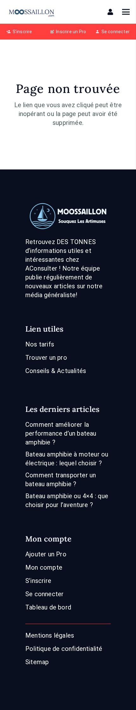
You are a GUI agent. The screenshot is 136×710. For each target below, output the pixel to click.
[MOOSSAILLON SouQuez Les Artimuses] (31, 11)
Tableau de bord (48, 607)
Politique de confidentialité (63, 648)
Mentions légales (49, 635)
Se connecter (44, 594)
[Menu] (126, 12)
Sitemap (37, 662)
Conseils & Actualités (55, 371)
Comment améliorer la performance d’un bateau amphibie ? (60, 433)
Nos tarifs (39, 344)
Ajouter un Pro (45, 554)
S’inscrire (38, 581)
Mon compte (43, 567)
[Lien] (112, 12)
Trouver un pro (46, 357)
